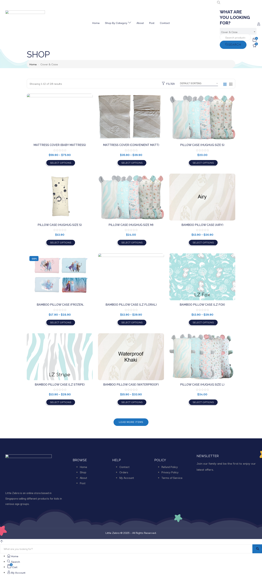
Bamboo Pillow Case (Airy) (202, 225)
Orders (123, 472)
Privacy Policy (170, 472)
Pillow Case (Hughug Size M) (131, 225)
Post (152, 23)
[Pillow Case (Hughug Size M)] (131, 197)
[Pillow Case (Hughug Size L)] (202, 356)
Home (96, 23)
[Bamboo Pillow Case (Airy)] (202, 197)
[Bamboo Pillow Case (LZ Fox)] (202, 276)
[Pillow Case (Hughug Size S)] (202, 117)
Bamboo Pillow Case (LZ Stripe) (60, 384)
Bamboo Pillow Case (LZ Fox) (202, 304)
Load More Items (131, 422)
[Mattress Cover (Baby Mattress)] (60, 117)
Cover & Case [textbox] (229, 32)
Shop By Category (116, 23)
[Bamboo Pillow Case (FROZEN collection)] (60, 276)
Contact (165, 23)
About (140, 23)
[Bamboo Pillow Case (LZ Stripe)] (60, 356)
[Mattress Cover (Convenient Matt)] (131, 117)
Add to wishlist (85, 110)
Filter (170, 83)
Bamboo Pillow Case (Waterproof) (131, 384)
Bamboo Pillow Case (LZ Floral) (131, 304)
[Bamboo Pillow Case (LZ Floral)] (131, 276)
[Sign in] (258, 24)
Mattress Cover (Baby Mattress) (60, 145)
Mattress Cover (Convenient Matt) (131, 145)
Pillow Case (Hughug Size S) (202, 145)
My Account (126, 477)
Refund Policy (169, 467)
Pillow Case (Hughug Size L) (202, 384)
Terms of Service (171, 477)
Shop (83, 472)
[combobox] (238, 31)
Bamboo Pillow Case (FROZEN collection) (60, 306)
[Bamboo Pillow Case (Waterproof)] (131, 356)
